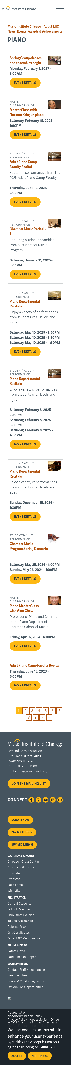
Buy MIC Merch (22, 845)
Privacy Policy (17, 1020)
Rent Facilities (17, 975)
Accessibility (39, 1020)
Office (55, 1020)
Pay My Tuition (21, 832)
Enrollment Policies (21, 915)
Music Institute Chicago (24, 26)
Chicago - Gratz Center (23, 862)
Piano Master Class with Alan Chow (24, 608)
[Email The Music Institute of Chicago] (60, 800)
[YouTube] (45, 800)
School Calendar (19, 909)
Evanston (14, 879)
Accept (16, 1056)
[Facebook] (31, 800)
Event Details (25, 83)
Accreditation (17, 1012)
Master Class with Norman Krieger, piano (27, 112)
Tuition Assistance (20, 921)
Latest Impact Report (22, 957)
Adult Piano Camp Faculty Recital (23, 164)
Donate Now (20, 820)
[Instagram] (38, 800)
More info (48, 1047)
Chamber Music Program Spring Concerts (29, 546)
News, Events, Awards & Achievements (35, 32)
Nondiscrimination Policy (25, 1016)
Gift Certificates (19, 932)
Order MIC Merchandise (24, 938)
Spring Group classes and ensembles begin (26, 60)
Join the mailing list (29, 784)
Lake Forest (16, 885)
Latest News (16, 951)
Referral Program (19, 927)
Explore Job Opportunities (25, 987)
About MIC (51, 26)
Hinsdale (14, 873)
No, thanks (40, 1056)
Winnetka (14, 891)
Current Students (19, 903)
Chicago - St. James (21, 867)
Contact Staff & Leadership (26, 970)
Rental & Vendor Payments (26, 981)
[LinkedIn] (53, 800)
